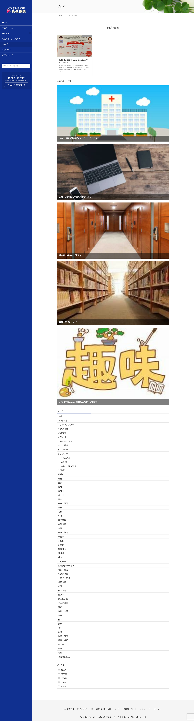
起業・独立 (63, 636)
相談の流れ (6, 50)
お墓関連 (62, 433)
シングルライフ (65, 454)
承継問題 (62, 524)
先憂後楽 (62, 470)
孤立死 (61, 495)
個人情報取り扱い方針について (105, 709)
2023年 (64, 682)
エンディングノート (67, 425)
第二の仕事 (63, 603)
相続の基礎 (63, 574)
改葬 (60, 528)
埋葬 (60, 478)
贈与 (60, 628)
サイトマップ (144, 709)
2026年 (64, 670)
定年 (60, 499)
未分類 (61, 536)
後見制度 (62, 520)
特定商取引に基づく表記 (75, 709)
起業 (60, 632)
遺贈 (60, 648)
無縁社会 (62, 549)
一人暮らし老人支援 (67, 466)
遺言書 (61, 644)
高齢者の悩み (64, 657)
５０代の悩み (64, 420)
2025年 (64, 674)
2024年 (64, 678)
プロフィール (7, 28)
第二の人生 (63, 599)
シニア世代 (63, 445)
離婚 (60, 653)
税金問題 (62, 590)
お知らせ (62, 437)
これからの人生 (65, 441)
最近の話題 (63, 532)
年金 (60, 516)
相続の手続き (64, 578)
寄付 (60, 512)
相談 (60, 586)
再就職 (61, 474)
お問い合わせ (7, 55)
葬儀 (60, 615)
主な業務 (5, 33)
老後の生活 (63, 611)
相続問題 (62, 582)
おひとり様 (63, 429)
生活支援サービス (66, 566)
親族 (60, 624)
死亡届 (61, 545)
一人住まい (63, 462)
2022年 (64, 686)
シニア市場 (63, 449)
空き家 (61, 595)
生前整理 (62, 561)
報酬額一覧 (128, 709)
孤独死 (61, 491)
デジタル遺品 (64, 458)
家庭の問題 (63, 503)
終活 (60, 607)
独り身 (61, 553)
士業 (60, 483)
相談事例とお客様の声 (11, 39)
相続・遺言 (63, 570)
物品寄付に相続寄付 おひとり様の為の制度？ (74, 60)
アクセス (158, 709)
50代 (60, 416)
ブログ (5, 44)
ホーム (5, 23)
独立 (60, 557)
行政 (60, 619)
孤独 (60, 487)
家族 (60, 507)
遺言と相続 (63, 640)
